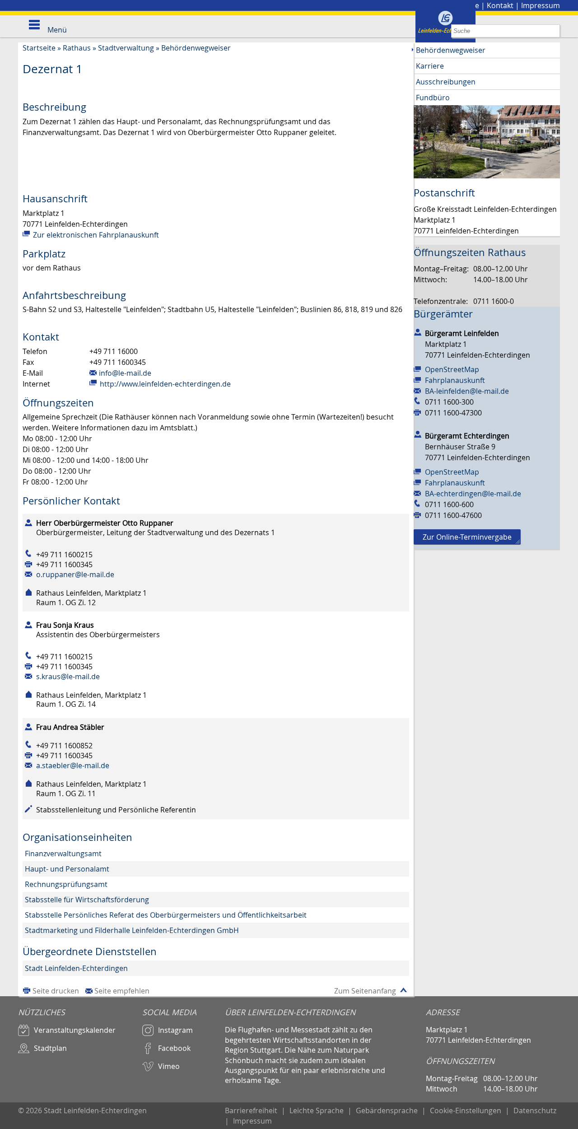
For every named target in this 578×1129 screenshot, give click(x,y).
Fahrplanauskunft (455, 380)
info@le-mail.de (125, 373)
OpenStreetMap (452, 369)
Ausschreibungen (445, 82)
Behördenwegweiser (196, 48)
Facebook (174, 1048)
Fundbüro (433, 98)
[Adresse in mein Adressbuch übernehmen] (418, 331)
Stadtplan (50, 1048)
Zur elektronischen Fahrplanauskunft (95, 235)
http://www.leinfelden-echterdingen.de (164, 384)
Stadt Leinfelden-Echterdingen (76, 968)
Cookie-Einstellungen (465, 1110)
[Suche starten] (553, 31)
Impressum (540, 5)
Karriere (430, 66)
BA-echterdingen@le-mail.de (473, 494)
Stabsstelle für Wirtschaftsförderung (87, 900)
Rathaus (77, 48)
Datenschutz (534, 1110)
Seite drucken (56, 991)
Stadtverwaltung (126, 48)
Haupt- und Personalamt (67, 869)
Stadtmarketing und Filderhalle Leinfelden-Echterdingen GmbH (132, 930)
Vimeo (169, 1066)
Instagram (175, 1030)
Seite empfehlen (121, 991)
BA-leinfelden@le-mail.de (467, 391)
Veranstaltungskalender (75, 1030)
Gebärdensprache (387, 1110)
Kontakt (500, 5)
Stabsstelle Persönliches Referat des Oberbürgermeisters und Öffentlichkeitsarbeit (166, 915)
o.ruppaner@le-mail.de (75, 574)
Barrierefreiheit (251, 1110)
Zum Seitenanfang (365, 991)
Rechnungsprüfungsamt (66, 884)
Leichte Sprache (316, 1110)
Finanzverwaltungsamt (63, 853)
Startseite (39, 48)
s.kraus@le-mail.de (68, 676)
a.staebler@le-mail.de (72, 765)
